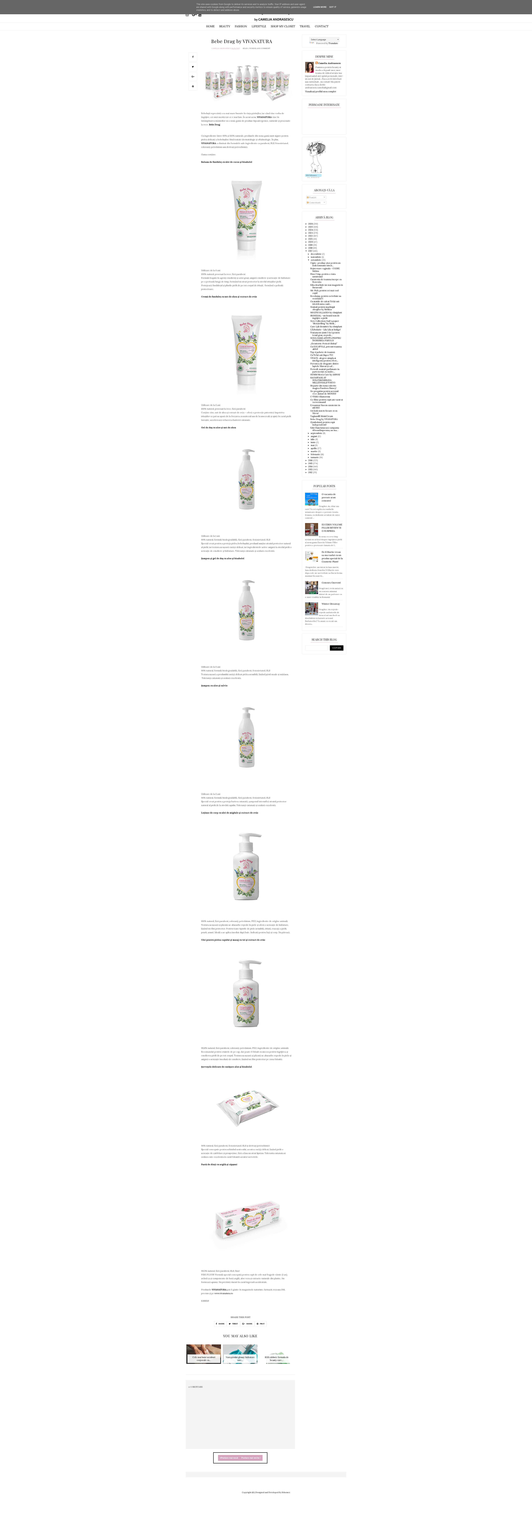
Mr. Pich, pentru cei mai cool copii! (324, 291)
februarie (316, 454)
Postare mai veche (250, 1458)
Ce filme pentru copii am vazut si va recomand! (326, 400)
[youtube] (201, 14)
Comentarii (314, 202)
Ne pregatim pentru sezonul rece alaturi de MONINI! (324, 392)
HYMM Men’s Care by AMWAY (325, 374)
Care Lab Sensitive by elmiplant (326, 326)
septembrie (317, 433)
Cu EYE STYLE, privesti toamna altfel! (326, 347)
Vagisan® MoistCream (321, 416)
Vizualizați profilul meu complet (320, 91)
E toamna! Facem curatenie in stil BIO (325, 406)
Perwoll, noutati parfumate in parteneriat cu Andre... (324, 370)
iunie (313, 442)
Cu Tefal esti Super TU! (321, 355)
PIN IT (261, 1324)
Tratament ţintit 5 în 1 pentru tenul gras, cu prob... (325, 333)
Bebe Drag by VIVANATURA (323, 419)
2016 (310, 460)
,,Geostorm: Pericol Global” (323, 343)
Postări (312, 197)
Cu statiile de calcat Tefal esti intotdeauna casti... (324, 302)
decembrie (316, 254)
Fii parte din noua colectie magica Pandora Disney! (323, 387)
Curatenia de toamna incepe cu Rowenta (326, 280)
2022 (310, 236)
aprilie (314, 448)
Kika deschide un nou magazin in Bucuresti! (326, 286)
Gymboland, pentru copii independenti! (322, 423)
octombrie (316, 260)
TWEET (235, 1324)
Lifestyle (259, 26)
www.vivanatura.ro (223, 1293)
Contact (321, 26)
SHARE (221, 1324)
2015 (310, 463)
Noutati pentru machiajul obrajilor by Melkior (322, 308)
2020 (311, 242)
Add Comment (263, 48)
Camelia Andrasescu (221, 48)
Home (210, 26)
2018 (310, 248)
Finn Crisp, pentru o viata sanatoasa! (323, 275)
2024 (311, 230)
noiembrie (316, 257)
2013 (310, 469)
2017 (310, 251)
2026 (311, 223)
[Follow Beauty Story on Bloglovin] (316, 172)
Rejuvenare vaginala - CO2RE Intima (325, 269)
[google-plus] (195, 14)
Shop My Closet (283, 26)
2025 (310, 227)
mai (313, 445)
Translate (333, 43)
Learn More (320, 7)
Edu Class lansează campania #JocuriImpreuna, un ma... (324, 429)
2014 (310, 466)
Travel (305, 26)
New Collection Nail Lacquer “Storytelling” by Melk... (324, 322)
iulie (313, 439)
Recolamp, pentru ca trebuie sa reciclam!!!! (325, 297)
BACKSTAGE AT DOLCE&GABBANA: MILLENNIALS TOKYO (322, 380)
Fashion (241, 26)
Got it (332, 7)
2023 (311, 233)
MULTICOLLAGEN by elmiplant (326, 312)
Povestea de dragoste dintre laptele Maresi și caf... (324, 364)
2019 (310, 245)
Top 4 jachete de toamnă (322, 352)
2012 (310, 472)
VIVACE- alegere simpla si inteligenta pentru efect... (324, 359)
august (314, 436)
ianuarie (315, 457)
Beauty (224, 26)
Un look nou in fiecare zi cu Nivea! (323, 412)
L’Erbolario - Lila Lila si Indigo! (325, 329)
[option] (204, 1355)
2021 (310, 239)
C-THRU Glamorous (320, 396)
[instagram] (188, 14)
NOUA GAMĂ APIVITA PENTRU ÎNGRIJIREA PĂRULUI (325, 339)
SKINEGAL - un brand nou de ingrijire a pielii (325, 316)
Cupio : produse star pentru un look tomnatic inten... (325, 264)
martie (314, 451)
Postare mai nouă (229, 1458)
